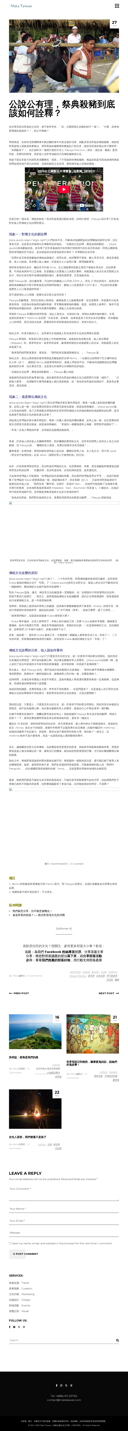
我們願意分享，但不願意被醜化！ (32, 911)
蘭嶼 (117, 979)
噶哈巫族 (98, 1076)
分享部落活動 (92, 956)
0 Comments (35, 975)
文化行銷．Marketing (21, 1294)
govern (95, 971)
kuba (104, 971)
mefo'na (112, 971)
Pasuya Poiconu (77, 975)
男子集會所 (111, 975)
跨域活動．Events (19, 1305)
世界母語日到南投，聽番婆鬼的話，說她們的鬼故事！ (91, 1063)
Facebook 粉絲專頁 (60, 952)
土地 (49, 1144)
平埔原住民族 (110, 1076)
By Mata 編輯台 (17, 975)
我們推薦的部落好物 (56, 960)
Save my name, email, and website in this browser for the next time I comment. (62, 1243)
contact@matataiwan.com (64, 1400)
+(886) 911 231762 (66, 1396)
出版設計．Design (19, 1299)
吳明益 (58, 1076)
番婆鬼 (115, 1080)
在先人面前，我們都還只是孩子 (27, 1137)
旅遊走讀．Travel (19, 1282)
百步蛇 (109, 979)
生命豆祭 (100, 975)
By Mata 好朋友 (17, 1068)
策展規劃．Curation (20, 1288)
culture (86, 971)
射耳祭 (91, 975)
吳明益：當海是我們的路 (23, 1057)
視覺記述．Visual (19, 1311)
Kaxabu (113, 1072)
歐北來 (56, 1144)
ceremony (75, 971)
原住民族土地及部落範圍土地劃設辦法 (48, 1070)
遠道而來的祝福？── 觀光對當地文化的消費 (38, 915)
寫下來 (72, 956)
